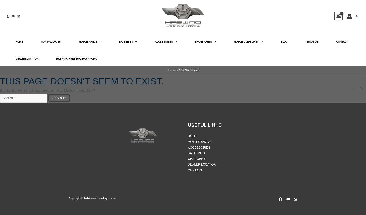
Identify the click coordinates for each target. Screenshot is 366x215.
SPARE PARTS (203, 41)
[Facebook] (8, 16)
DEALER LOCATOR (27, 58)
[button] (357, 16)
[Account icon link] (349, 16)
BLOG (284, 41)
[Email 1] (18, 16)
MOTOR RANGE (88, 41)
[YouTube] (13, 16)
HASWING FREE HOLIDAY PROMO (76, 58)
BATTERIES (126, 41)
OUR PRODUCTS (51, 41)
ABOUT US (312, 41)
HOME (19, 41)
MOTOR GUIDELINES (246, 41)
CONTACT (342, 41)
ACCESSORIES (164, 41)
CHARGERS (196, 158)
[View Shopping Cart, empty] (338, 16)
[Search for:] (24, 98)
